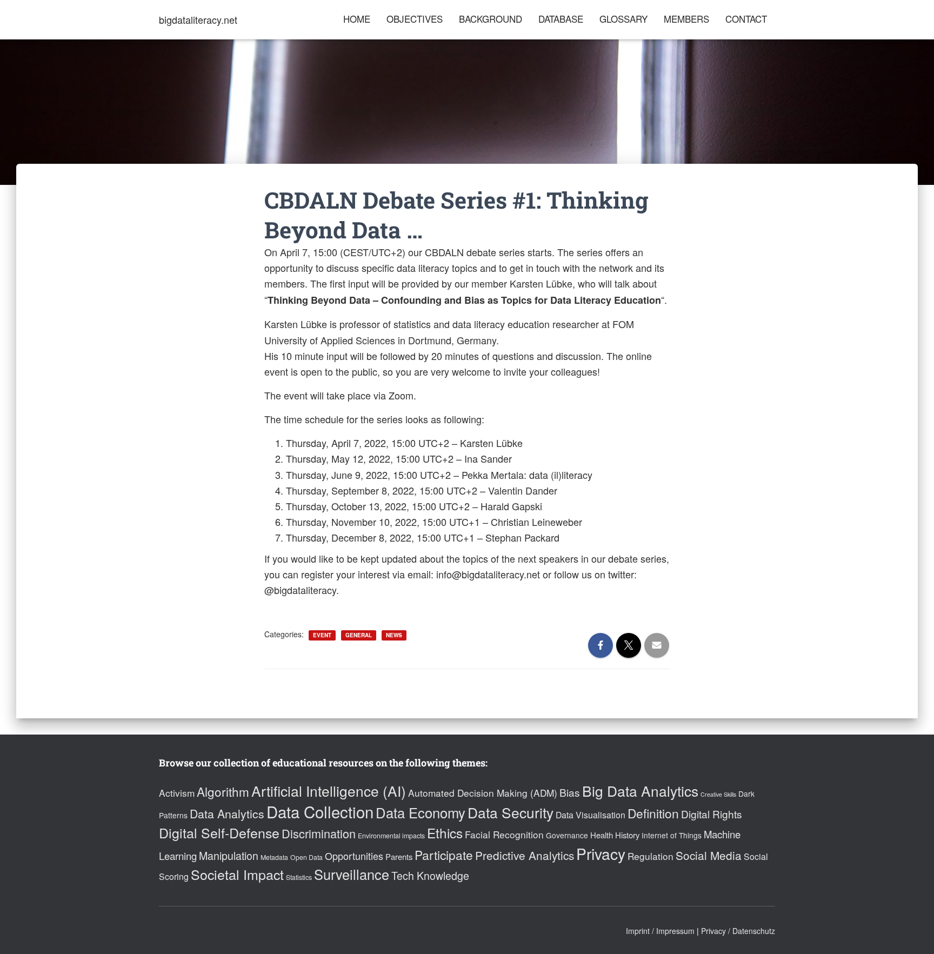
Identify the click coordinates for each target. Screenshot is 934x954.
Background (490, 18)
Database (560, 18)
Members (686, 18)
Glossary (623, 18)
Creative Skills (718, 794)
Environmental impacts (391, 835)
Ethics (445, 832)
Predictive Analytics (524, 855)
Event (322, 635)
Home (356, 18)
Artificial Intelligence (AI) (328, 790)
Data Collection (319, 811)
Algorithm (223, 791)
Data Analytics (227, 813)
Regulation (650, 856)
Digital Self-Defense (219, 832)
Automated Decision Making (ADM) (482, 792)
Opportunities (354, 856)
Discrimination (319, 833)
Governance (567, 835)
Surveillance (351, 874)
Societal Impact (237, 874)
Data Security (510, 812)
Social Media (709, 855)
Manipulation (228, 855)
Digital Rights (711, 813)
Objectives (414, 18)
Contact (746, 18)
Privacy (600, 853)
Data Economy (420, 812)
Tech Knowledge (430, 875)
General (358, 635)
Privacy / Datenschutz (738, 930)
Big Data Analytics (640, 790)
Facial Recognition (504, 834)
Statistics (299, 877)
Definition (653, 813)
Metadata (274, 857)
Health (601, 834)
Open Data (306, 857)
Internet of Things (672, 835)
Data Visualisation (590, 815)
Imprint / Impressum (660, 930)
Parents (398, 856)
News (394, 635)
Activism (177, 792)
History (627, 834)
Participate (444, 854)
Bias (569, 792)
